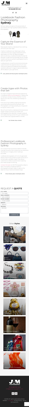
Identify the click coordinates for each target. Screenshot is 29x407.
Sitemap (10, 400)
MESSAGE (3, 206)
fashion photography (14, 95)
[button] (26, 3)
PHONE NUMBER (5, 198)
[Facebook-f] (13, 12)
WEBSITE (3, 202)
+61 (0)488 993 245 (14, 9)
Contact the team (6, 165)
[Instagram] (16, 12)
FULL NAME (4, 191)
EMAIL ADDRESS (5, 195)
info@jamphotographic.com (15, 7)
